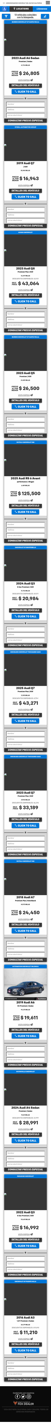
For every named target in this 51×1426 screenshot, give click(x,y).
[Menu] (48, 3)
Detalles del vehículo (25, 85)
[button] (4, 9)
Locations (22, 9)
